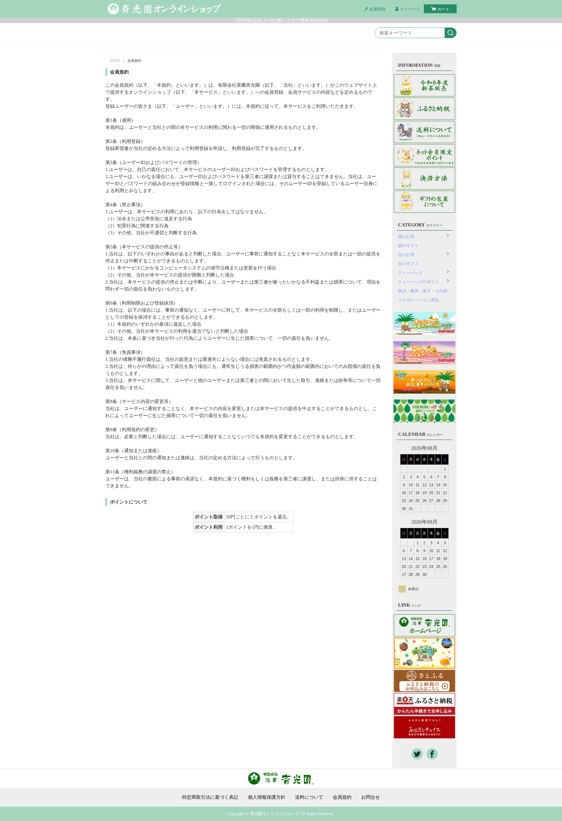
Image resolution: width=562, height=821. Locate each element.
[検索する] (450, 33)
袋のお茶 (406, 236)
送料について (309, 797)
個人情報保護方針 (266, 797)
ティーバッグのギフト (418, 282)
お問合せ (370, 797)
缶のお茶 (406, 254)
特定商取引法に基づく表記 (210, 797)
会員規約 (342, 797)
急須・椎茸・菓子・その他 (422, 291)
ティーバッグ (410, 273)
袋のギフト (408, 245)
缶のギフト (408, 264)
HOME (115, 61)
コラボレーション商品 (418, 300)
